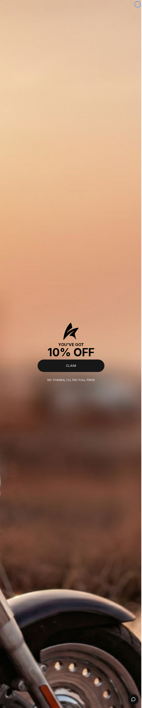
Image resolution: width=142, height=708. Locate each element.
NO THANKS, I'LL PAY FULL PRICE (70, 380)
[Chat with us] (131, 699)
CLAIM (70, 365)
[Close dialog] (135, 4)
